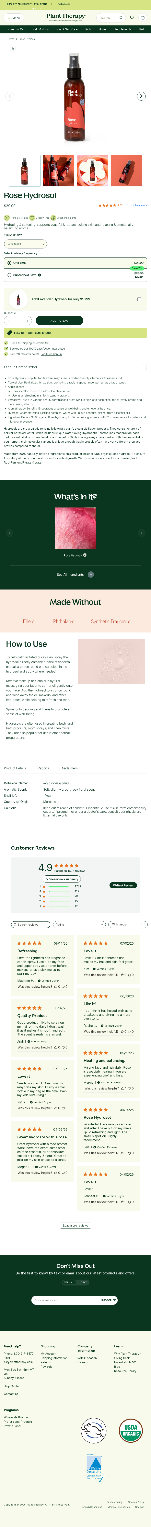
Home (103, 29)
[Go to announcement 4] (40, 8)
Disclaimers (69, 768)
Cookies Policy (136, 1502)
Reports (43, 768)
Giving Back (122, 1358)
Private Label (12, 1426)
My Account (48, 1353)
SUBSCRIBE (108, 1300)
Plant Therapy (35, 1504)
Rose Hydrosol (27, 39)
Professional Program (18, 1421)
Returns (46, 1362)
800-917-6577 (24, 1353)
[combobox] (111, 17)
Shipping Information (54, 1358)
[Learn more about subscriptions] (39, 275)
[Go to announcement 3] (38, 8)
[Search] (121, 17)
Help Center (12, 1386)
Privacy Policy (114, 1502)
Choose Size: (13, 235)
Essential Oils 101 (125, 1362)
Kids (88, 29)
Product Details (15, 768)
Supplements (123, 29)
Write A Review (123, 885)
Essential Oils (16, 29)
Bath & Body (41, 29)
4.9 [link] (120, 205)
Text (84, 1282)
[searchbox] (30, 924)
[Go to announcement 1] (33, 9)
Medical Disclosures (119, 1507)
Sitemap (139, 1507)
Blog (117, 1366)
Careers (82, 1362)
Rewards (46, 1366)
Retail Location (87, 1358)
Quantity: (10, 312)
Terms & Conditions (91, 1507)
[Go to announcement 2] (35, 8)
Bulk (142, 29)
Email (70, 1282)
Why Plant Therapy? (127, 1353)
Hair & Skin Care (67, 29)
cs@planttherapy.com (18, 1362)
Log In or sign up (51, 354)
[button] (60, 887)
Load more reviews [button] (75, 1225)
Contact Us (11, 1393)
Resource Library (125, 1371)
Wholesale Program (16, 1417)
